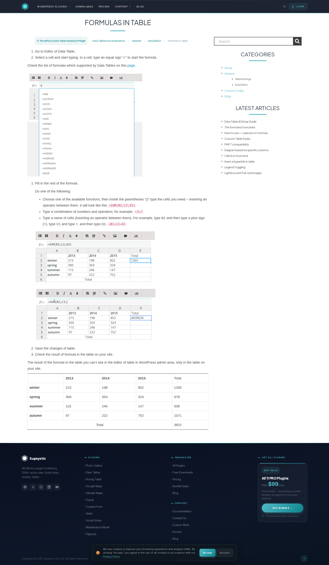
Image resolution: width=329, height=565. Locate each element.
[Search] (284, 6)
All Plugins (179, 465)
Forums (177, 531)
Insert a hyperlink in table (239, 161)
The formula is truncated (239, 127)
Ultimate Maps (94, 493)
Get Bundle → (282, 508)
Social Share (93, 520)
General (136, 40)
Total (99, 425)
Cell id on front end (236, 155)
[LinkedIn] (49, 487)
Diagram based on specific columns (246, 150)
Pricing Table (93, 479)
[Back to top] (304, 558)
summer (36, 406)
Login (300, 6)
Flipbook (91, 534)
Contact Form (94, 506)
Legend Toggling (234, 167)
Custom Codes (234, 90)
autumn (36, 415)
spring (35, 397)
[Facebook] (25, 487)
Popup (90, 499)
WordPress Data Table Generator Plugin (62, 40)
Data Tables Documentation (109, 40)
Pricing (104, 6)
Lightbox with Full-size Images (243, 173)
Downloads (84, 6)
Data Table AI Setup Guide (240, 121)
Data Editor (154, 40)
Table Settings (243, 79)
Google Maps (94, 486)
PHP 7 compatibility (236, 144)
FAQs (227, 96)
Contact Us (179, 518)
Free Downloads (183, 472)
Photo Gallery (94, 465)
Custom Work (181, 525)
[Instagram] (41, 487)
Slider (89, 513)
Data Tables (93, 472)
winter (35, 387)
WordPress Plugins (52, 6)
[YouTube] (57, 487)
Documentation (182, 511)
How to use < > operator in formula (246, 133)
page (131, 65)
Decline (225, 552)
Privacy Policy (111, 556)
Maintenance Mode (97, 527)
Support (121, 6)
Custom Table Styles (237, 138)
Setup (228, 67)
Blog (140, 6)
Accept (207, 552)
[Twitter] (33, 487)
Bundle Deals (181, 486)
